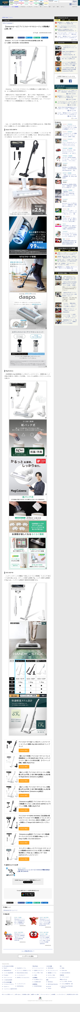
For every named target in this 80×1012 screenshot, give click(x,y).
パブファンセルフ (65, 977)
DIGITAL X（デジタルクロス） (23, 977)
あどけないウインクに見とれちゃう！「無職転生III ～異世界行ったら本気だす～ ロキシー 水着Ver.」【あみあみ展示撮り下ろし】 (69, 206)
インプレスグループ (61, 994)
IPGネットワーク (63, 979)
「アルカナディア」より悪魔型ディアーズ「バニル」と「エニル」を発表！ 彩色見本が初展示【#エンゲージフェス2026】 (69, 136)
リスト (15, 37)
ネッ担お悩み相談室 (8, 979)
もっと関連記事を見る (27, 951)
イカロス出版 (49, 966)
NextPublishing (20, 986)
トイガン (36, 6)
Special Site (61, 42)
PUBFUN (62, 975)
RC (40, 6)
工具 (54, 6)
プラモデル (22, 6)
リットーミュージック (39, 968)
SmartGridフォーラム (21, 968)
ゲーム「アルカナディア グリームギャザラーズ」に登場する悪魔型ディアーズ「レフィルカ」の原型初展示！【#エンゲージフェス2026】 (69, 129)
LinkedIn (45, 37)
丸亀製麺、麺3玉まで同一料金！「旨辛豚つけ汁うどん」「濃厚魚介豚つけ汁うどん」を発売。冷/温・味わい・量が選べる (67, 258)
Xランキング (61, 86)
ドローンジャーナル (8, 977)
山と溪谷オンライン (38, 979)
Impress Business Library (22, 972)
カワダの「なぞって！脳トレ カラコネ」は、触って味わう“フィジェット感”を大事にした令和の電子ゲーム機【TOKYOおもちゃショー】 (69, 221)
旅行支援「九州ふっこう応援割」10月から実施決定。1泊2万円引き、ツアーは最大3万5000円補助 (67, 261)
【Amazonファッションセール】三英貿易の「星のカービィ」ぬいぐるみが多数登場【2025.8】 (19, 937)
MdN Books (50, 981)
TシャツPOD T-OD (38, 972)
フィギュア (29, 6)
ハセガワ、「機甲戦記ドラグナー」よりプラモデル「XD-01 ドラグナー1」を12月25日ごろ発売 (67, 38)
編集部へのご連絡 (35, 994)
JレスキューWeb (51, 975)
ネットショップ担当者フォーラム (24, 970)
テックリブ (48, 986)
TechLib (49, 988)
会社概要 (53, 994)
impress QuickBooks (65, 972)
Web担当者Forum (7, 970)
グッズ (45, 6)
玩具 (50, 6)
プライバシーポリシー (45, 994)
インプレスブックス (21, 983)
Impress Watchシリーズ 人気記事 (66, 248)
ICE (60, 966)
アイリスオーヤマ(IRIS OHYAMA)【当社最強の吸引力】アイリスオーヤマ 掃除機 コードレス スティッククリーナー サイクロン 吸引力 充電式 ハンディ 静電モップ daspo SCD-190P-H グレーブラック (35, 820)
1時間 (57, 20)
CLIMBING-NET (37, 981)
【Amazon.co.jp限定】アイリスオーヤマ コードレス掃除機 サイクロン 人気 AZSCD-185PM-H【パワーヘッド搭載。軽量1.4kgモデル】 (35, 804)
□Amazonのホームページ (10, 910)
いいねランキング (72, 88)
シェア (22, 37)
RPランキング (60, 88)
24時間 (63, 20)
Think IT (5, 968)
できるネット (6, 986)
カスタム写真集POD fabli (67, 983)
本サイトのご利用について (7, 994)
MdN (47, 979)
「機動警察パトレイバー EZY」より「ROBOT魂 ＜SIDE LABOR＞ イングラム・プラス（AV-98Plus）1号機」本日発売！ (69, 195)
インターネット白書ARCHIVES (10, 988)
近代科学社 (35, 984)
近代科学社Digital (38, 986)
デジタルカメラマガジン (9, 984)
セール (62, 6)
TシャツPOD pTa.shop (66, 981)
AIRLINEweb (50, 968)
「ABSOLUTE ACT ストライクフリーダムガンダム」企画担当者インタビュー (69, 294)
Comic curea (64, 970)
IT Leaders (6, 975)
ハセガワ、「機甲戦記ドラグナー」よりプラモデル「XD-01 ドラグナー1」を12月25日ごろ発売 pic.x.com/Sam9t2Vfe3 (67, 114)
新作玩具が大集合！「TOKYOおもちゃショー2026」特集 (67, 274)
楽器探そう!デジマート (39, 970)
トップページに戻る (28, 956)
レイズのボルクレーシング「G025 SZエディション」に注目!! (69, 47)
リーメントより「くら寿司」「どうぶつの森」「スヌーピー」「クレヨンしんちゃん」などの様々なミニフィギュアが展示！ (69, 317)
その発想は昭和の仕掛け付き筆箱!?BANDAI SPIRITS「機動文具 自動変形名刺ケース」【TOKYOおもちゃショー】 (69, 244)
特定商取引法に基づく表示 (72, 994)
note (38, 37)
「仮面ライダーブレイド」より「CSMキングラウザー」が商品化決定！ (69, 310)
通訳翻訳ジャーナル (52, 972)
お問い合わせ (17, 994)
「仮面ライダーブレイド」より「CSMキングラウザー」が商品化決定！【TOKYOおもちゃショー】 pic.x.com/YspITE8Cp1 (67, 92)
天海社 (62, 968)
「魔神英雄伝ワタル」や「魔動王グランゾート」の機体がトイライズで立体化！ (69, 321)
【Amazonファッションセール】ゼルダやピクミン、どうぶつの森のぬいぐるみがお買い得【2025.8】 (44, 922)
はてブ (30, 37)
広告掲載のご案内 (26, 994)
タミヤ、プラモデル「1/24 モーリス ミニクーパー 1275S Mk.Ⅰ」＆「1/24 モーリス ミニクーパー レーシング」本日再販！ (69, 153)
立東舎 (35, 975)
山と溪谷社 (35, 977)
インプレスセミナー (21, 975)
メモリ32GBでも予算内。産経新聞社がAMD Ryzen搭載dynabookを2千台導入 (69, 69)
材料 (58, 6)
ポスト (11, 37)
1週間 (69, 20)
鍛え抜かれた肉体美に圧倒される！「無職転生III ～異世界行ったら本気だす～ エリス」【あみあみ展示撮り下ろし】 (69, 187)
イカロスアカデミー (52, 977)
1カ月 (75, 20)
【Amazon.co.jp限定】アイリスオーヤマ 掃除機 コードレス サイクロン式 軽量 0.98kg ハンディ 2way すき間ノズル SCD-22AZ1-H (34, 836)
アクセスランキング (63, 17)
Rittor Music (35, 966)
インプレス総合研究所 (8, 972)
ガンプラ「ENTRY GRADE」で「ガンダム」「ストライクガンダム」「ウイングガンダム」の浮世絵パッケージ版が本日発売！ (69, 160)
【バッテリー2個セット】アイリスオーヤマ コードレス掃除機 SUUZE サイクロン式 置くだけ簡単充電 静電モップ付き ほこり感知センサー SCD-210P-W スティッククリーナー (35, 851)
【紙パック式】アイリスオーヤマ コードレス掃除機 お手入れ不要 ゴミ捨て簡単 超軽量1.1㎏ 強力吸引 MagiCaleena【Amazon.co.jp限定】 (34, 774)
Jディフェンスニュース (53, 970)
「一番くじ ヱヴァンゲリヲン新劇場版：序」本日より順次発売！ (69, 176)
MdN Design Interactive (53, 984)
